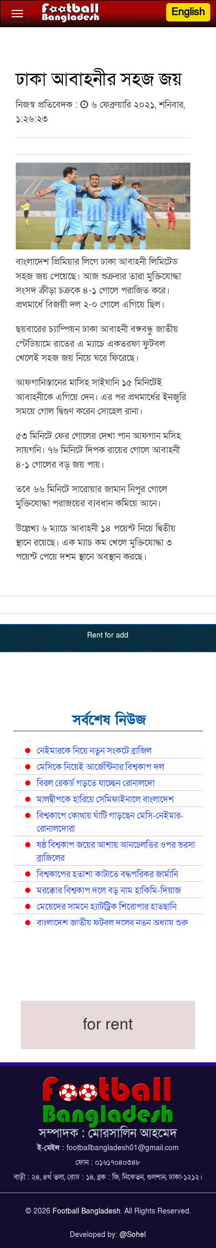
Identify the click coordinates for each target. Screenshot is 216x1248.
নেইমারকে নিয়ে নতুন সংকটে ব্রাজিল (94, 751)
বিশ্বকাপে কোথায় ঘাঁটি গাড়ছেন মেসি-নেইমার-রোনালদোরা (110, 822)
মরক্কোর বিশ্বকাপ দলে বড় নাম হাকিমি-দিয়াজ (109, 891)
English (188, 12)
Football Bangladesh (86, 1211)
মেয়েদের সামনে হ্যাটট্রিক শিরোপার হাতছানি (107, 907)
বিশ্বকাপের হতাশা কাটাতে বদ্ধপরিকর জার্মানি (107, 874)
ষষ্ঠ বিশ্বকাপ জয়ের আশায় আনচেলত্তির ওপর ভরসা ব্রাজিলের (116, 851)
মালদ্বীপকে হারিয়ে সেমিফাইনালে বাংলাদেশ (105, 799)
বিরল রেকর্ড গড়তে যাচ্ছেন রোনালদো (96, 783)
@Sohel (133, 1235)
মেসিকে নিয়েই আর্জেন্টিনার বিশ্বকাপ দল (100, 767)
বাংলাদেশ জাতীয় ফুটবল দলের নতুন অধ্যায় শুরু (112, 923)
